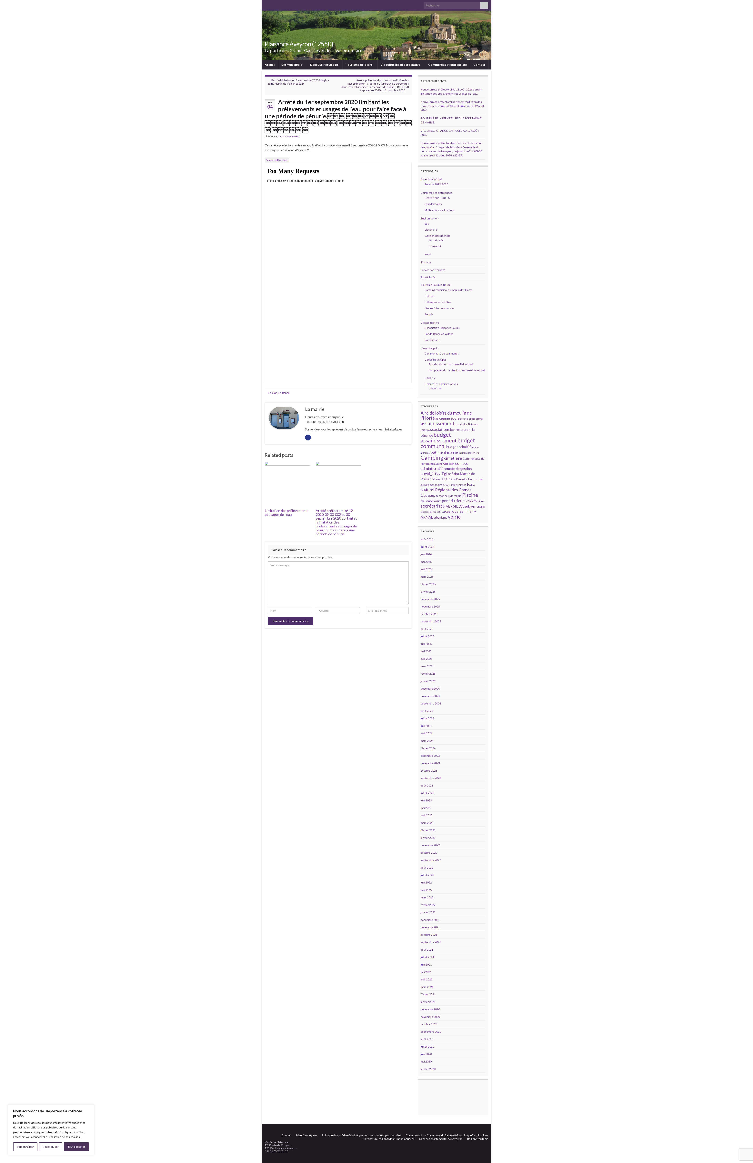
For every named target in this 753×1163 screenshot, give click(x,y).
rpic (465, 501)
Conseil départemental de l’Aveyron (441, 1138)
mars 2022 (427, 897)
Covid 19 (430, 377)
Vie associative (430, 322)
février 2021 (428, 994)
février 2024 (428, 748)
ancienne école (447, 418)
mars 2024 (427, 740)
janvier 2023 (428, 837)
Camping (432, 457)
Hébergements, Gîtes (438, 302)
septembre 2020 (431, 1031)
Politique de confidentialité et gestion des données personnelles (361, 1135)
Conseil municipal (435, 359)
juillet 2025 (427, 636)
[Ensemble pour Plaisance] (486, 1128)
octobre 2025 (429, 614)
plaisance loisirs (431, 501)
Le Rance (284, 393)
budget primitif (458, 446)
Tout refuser (50, 1146)
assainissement (438, 423)
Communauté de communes (442, 353)
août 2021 (427, 949)
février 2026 (428, 584)
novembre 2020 (430, 1016)
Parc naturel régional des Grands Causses (389, 1138)
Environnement (291, 136)
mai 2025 (426, 651)
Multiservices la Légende (440, 210)
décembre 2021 (430, 919)
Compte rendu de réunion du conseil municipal (456, 370)
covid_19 (429, 473)
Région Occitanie (477, 1138)
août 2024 (427, 711)
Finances (426, 262)
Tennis (429, 314)
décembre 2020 (430, 1009)
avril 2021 (426, 979)
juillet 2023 (427, 793)
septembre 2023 (431, 778)
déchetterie (435, 240)
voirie (454, 517)
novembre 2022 (430, 845)
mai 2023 (426, 807)
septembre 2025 (431, 621)
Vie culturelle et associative (400, 64)
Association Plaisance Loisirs (442, 327)
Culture (429, 296)
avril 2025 (426, 658)
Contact (479, 64)
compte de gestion (457, 468)
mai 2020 (426, 1061)
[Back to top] (744, 1140)
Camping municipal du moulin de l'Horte (448, 289)
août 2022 (427, 867)
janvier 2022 (428, 912)
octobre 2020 (429, 1024)
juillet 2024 (427, 718)
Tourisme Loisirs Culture (436, 284)
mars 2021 (427, 987)
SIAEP (447, 506)
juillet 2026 (427, 546)
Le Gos (272, 393)
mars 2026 (427, 576)
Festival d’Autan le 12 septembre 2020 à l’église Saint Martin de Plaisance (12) (298, 82)
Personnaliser (25, 1146)
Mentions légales (306, 1135)
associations (439, 429)
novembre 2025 (430, 606)
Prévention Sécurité (433, 269)
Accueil (270, 64)
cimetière (453, 458)
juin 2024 (426, 725)
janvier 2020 (428, 1069)
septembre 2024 (431, 703)
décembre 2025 (430, 599)
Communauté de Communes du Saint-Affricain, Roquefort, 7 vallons (447, 1135)
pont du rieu (452, 500)
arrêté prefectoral (471, 418)
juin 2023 (426, 800)
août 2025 (427, 628)
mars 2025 (427, 666)
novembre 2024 (430, 696)
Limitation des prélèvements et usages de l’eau (286, 512)
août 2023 (427, 785)
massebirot (437, 484)
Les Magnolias (433, 204)
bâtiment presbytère (468, 452)
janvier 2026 (428, 591)
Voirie (428, 254)
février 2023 (428, 830)
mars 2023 (427, 822)
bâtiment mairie (444, 452)
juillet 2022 (427, 875)
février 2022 (428, 904)
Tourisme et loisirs (359, 64)
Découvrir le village (324, 64)
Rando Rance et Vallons (439, 333)
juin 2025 (426, 643)
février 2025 (428, 673)
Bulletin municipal (431, 179)
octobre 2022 (429, 852)
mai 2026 (426, 561)
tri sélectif (434, 246)
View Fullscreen (276, 160)
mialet (447, 485)
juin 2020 (426, 1054)
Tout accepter (76, 1146)
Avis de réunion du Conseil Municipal (450, 364)
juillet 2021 (427, 957)
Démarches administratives (441, 384)
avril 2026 (426, 569)
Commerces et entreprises (447, 64)
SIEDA (458, 506)
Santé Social (428, 277)
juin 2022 (426, 882)
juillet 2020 (427, 1046)
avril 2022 (426, 890)
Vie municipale (292, 64)
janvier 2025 (428, 681)
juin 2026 (426, 554)
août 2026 (427, 539)
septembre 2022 (431, 860)
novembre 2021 (430, 927)
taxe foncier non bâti (431, 512)
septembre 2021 (431, 942)
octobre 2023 (429, 770)
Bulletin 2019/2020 (436, 184)
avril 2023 (426, 815)
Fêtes (438, 479)
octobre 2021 (429, 934)
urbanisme (440, 517)
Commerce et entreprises (436, 192)
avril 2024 (426, 733)
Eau (280, 136)
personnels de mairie (448, 495)
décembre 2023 (430, 755)
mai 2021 (426, 972)
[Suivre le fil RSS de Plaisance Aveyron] (480, 1128)
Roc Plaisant (432, 340)
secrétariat (431, 506)
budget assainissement (439, 437)
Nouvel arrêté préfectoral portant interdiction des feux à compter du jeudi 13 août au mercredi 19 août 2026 (452, 106)
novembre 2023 (430, 763)
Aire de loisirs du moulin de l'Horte (446, 415)
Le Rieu (468, 479)
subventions (474, 506)
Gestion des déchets (437, 235)
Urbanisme (435, 388)
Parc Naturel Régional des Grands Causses (448, 490)
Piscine (470, 495)
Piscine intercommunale (439, 308)
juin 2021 (426, 964)
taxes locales (452, 511)
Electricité (431, 229)
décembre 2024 (430, 688)
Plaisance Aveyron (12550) (299, 44)
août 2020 (427, 1039)
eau (439, 474)
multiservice (458, 484)
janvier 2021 (428, 1001)
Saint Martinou (476, 501)
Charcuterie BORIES (437, 197)
